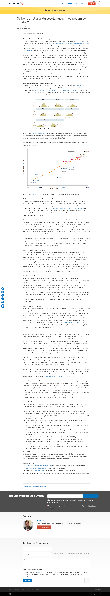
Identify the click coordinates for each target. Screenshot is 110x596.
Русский (88, 500)
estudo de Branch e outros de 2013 (39, 466)
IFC (29, 594)
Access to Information (26, 589)
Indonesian (59, 502)
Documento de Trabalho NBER (36, 468)
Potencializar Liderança (31, 325)
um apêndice (39, 470)
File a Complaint (97, 589)
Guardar (27, 580)
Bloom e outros (80, 85)
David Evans (20, 26)
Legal (10, 589)
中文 (95, 500)
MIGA (32, 594)
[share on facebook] (2, 292)
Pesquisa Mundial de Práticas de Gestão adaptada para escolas (55, 90)
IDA (26, 594)
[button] (98, 4)
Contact (83, 3)
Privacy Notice (40, 572)
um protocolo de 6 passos (72, 322)
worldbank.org (95, 1)
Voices (62, 10)
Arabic (41, 33)
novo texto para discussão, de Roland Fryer (67, 208)
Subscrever (90, 496)
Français (65, 500)
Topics (76, 3)
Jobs (33, 589)
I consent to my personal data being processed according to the (73, 507)
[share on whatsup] (2, 302)
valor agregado (28, 50)
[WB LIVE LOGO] (92, 4)
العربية (81, 500)
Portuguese (27, 28)
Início (63, 3)
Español (37, 33)
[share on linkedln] (2, 298)
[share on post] (2, 295)
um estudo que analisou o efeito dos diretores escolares (70, 43)
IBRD (23, 594)
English (34, 33)
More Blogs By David (44, 527)
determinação (50, 376)
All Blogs (69, 3)
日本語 (51, 502)
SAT (38, 374)
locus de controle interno (65, 376)
